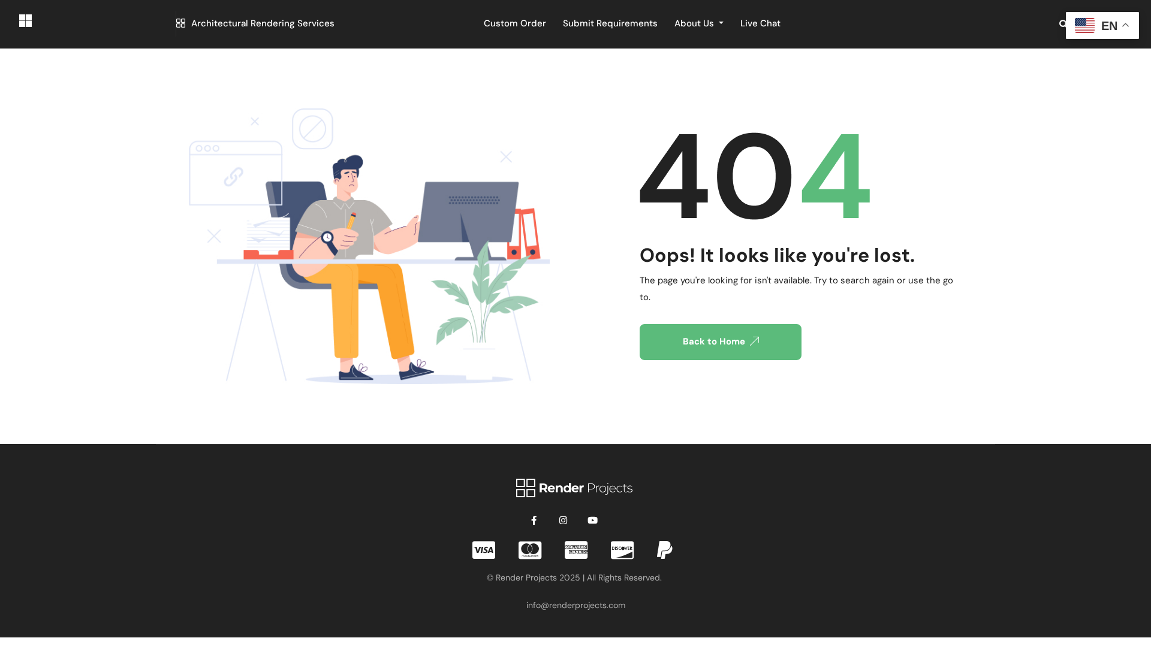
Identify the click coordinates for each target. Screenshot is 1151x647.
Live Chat (760, 23)
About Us (695, 23)
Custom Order (515, 23)
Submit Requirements (610, 23)
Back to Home (714, 341)
